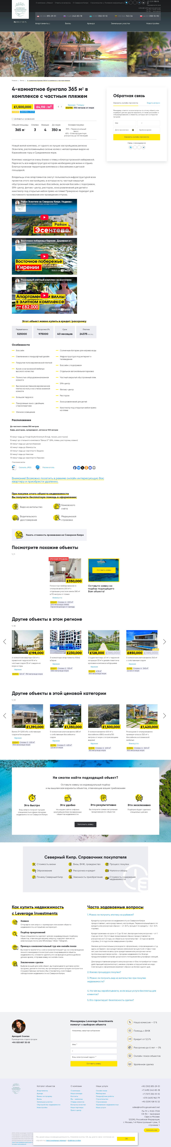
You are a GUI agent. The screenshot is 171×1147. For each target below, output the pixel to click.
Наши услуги (101, 1107)
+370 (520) (125, 16)
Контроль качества (78, 1105)
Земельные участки (120, 24)
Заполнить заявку (85, 824)
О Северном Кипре (80, 3)
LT (21, 22)
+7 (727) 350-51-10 (151, 1094)
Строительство (96, 3)
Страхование (101, 1102)
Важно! (50, 3)
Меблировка (101, 1093)
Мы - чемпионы (77, 1099)
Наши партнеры (77, 1107)
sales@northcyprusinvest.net (150, 8)
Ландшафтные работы (105, 1096)
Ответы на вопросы (63, 3)
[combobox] (59, 106)
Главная (14, 80)
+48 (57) (151, 16)
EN (18, 22)
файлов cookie (74, 1141)
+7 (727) (99, 16)
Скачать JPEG (25, 468)
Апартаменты (42, 24)
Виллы (68, 24)
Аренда (91, 24)
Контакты (74, 1096)
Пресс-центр (76, 1110)
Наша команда (76, 1093)
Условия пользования (19, 1144)
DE (23, 22)
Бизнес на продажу (44, 1096)
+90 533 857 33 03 (21, 1042)
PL (26, 22)
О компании (40, 3)
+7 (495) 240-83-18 (151, 1090)
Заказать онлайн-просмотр (125, 103)
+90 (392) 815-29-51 (150, 1086)
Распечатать (48, 468)
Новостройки (152, 24)
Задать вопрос (153, 103)
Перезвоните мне (154, 5)
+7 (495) (74, 16)
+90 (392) (48, 16)
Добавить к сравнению (24, 119)
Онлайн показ (101, 1091)
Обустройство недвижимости (48, 1105)
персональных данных (56, 1141)
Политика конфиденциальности (22, 1142)
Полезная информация (114, 3)
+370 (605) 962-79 (151, 1098)
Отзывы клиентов (77, 1102)
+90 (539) (153, 2)
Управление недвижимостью (107, 1105)
